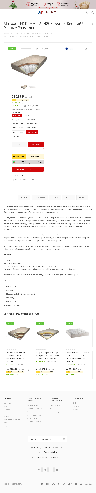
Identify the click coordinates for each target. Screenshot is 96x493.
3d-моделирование (34, 422)
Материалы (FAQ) (33, 418)
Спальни (7, 406)
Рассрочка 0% (55, 405)
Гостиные (7, 403)
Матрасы (7, 423)
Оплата (55, 197)
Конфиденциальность (35, 415)
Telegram (45, 469)
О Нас (75, 403)
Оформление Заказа (34, 409)
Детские (7, 409)
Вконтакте (39, 469)
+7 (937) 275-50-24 (42, 447)
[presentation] (2, 349)
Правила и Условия (34, 412)
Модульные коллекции (12, 419)
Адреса (75, 409)
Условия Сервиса (33, 405)
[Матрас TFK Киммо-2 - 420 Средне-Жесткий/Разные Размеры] (28, 67)
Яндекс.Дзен (56, 469)
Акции (52, 409)
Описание (10, 197)
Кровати (7, 416)
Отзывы (24, 197)
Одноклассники (51, 469)
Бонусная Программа (58, 412)
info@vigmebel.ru (50, 452)
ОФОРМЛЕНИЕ (40, 197)
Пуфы (6, 426)
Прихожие (7, 413)
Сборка (82, 197)
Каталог (8, 398)
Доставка (68, 197)
